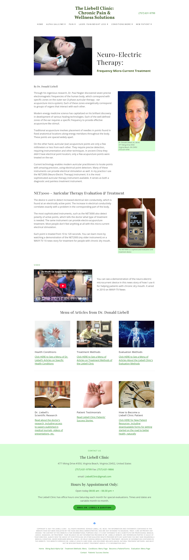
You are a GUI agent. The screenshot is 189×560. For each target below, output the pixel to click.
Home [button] (41, 548)
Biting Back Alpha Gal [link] (54, 548)
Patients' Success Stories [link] (98, 552)
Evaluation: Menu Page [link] (140, 548)
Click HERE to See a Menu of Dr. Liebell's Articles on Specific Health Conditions (51, 360)
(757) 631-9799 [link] (147, 13)
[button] (56, 24)
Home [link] (40, 24)
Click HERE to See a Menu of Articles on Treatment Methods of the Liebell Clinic (94, 360)
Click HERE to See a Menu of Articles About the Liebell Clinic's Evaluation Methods (136, 360)
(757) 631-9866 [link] (105, 469)
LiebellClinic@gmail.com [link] (98, 476)
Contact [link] (83, 552)
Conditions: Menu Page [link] (98, 548)
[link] (94, 18)
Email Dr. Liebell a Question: (94, 508)
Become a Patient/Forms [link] (119, 548)
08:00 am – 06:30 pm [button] (100, 490)
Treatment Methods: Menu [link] (76, 548)
